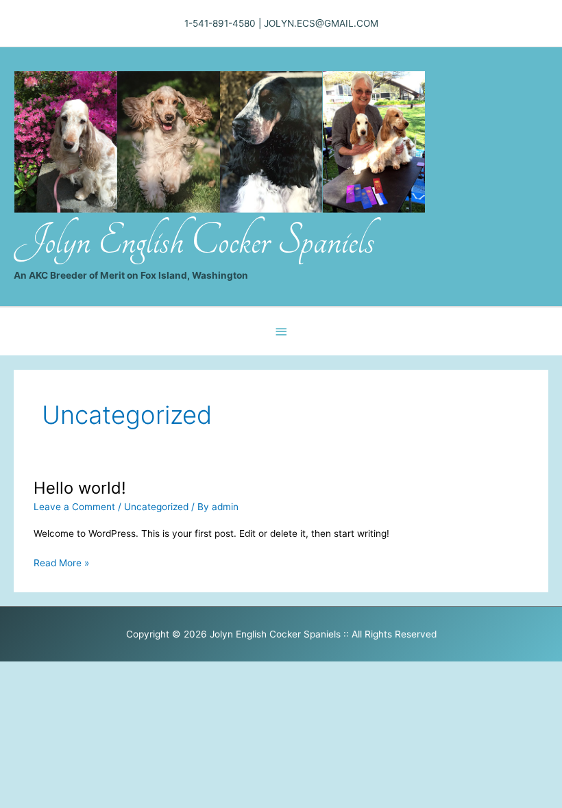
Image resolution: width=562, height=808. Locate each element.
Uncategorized (156, 506)
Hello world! (80, 488)
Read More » (61, 564)
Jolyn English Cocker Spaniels (194, 240)
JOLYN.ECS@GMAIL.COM (321, 23)
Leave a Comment (74, 506)
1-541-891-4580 (220, 23)
